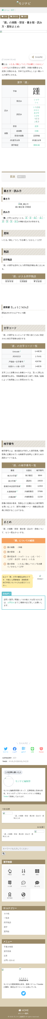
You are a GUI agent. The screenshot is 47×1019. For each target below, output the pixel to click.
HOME (25, 1010)
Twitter (5, 796)
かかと (36, 110)
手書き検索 (8, 947)
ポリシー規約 (23, 1013)
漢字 (14, 758)
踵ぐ (41, 218)
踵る (16, 222)
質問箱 (6, 931)
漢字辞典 (7, 951)
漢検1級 (15, 16)
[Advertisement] (23, 158)
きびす (36, 113)
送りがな (37, 886)
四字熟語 (7, 922)
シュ (36, 102)
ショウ (36, 100)
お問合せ (11, 602)
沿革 (5, 956)
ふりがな (23, 886)
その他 (6, 914)
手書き (10, 874)
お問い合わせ (9, 960)
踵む (35, 218)
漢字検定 (10, 898)
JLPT (23, 898)
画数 (23, 874)
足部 (25, 16)
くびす (36, 116)
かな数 (10, 886)
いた (35, 107)
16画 (5, 16)
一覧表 (6, 918)
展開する (21, 177)
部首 (37, 874)
